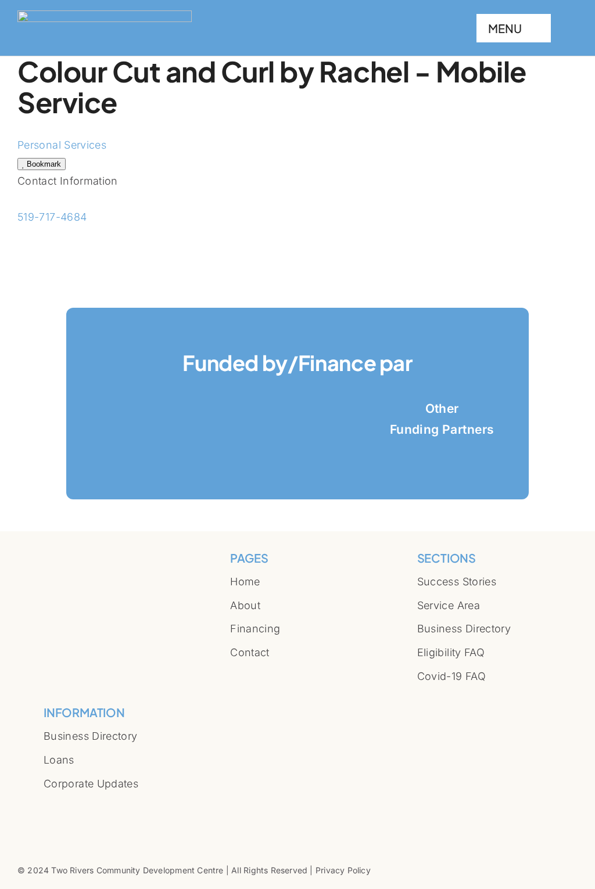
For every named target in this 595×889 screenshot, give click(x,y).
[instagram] (65, 797)
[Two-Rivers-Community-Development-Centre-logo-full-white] (104, 15)
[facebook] (47, 797)
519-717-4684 (52, 217)
